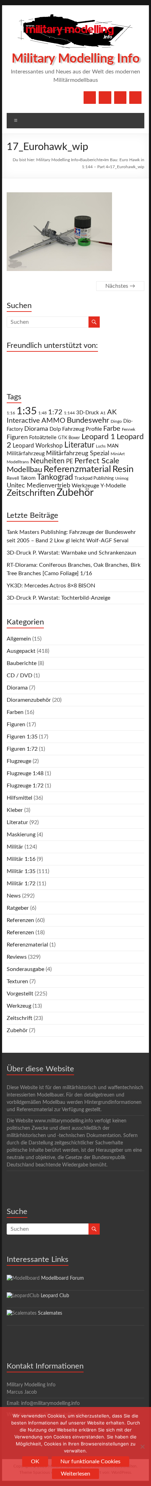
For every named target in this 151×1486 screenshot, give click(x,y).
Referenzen (20, 920)
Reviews (17, 957)
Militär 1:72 (21, 883)
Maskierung (21, 834)
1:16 (11, 413)
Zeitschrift (19, 1018)
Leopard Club (55, 1295)
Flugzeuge (19, 761)
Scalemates (50, 1313)
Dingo (116, 421)
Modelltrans (18, 462)
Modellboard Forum (62, 1278)
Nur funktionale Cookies (90, 1461)
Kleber (15, 810)
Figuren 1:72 (22, 749)
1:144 (69, 413)
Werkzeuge (85, 485)
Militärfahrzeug (26, 453)
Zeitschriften (31, 493)
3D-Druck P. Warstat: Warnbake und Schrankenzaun (71, 553)
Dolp (55, 429)
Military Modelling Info (76, 58)
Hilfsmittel (19, 798)
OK (35, 1461)
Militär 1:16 (21, 859)
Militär (15, 847)
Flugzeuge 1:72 (25, 785)
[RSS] (135, 97)
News (14, 896)
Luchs (101, 446)
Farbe (111, 428)
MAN (113, 446)
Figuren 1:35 (22, 737)
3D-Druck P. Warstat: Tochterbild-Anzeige (58, 598)
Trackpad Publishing (94, 478)
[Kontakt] (120, 97)
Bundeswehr (88, 420)
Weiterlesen (75, 1474)
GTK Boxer (69, 438)
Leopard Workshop (38, 446)
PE (69, 461)
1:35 (27, 411)
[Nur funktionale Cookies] (142, 1446)
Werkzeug (19, 1006)
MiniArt (118, 454)
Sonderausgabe (25, 969)
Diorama (36, 429)
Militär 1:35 (21, 871)
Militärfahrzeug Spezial (77, 453)
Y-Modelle (113, 485)
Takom (27, 478)
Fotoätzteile (43, 437)
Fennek (128, 429)
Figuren (17, 437)
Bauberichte (91, 160)
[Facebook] (90, 97)
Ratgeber (18, 908)
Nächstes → (120, 286)
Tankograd (55, 477)
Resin (123, 469)
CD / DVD (19, 675)
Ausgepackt (21, 651)
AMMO (53, 420)
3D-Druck (87, 412)
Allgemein (19, 639)
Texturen (17, 981)
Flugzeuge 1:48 (25, 773)
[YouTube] (105, 97)
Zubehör (75, 492)
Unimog (122, 478)
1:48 (42, 413)
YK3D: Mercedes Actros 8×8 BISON (51, 585)
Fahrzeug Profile (82, 429)
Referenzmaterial (77, 469)
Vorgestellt (20, 993)
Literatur (79, 445)
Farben (15, 712)
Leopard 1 (98, 437)
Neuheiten (47, 461)
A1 (103, 413)
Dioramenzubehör (29, 700)
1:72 (55, 412)
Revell (13, 478)
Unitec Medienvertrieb (38, 485)
